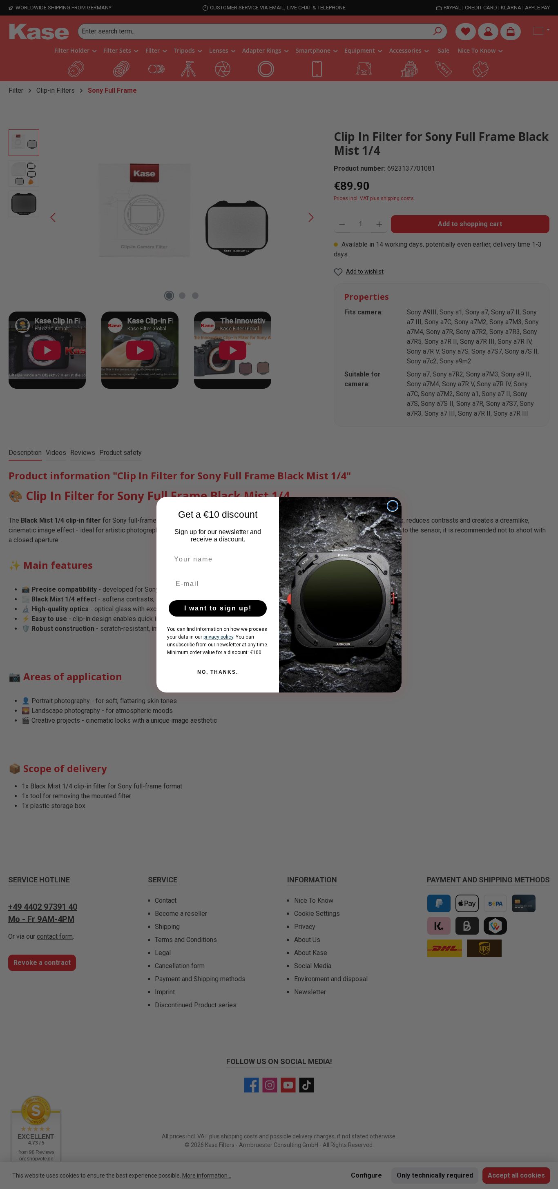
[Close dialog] (392, 506)
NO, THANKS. (217, 672)
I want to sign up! (218, 608)
